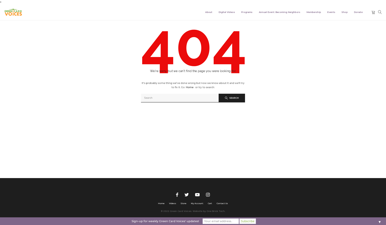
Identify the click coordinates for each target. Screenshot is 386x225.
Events (331, 12)
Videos (172, 203)
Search (234, 98)
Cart (210, 203)
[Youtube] (197, 195)
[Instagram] (208, 195)
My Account (197, 203)
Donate (358, 12)
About (208, 12)
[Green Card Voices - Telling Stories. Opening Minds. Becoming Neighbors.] (13, 12)
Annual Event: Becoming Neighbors (279, 12)
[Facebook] (177, 195)
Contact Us (222, 203)
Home (190, 87)
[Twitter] (187, 195)
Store (184, 203)
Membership (314, 12)
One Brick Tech (216, 211)
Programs (247, 12)
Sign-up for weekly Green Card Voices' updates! (165, 221)
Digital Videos (227, 12)
